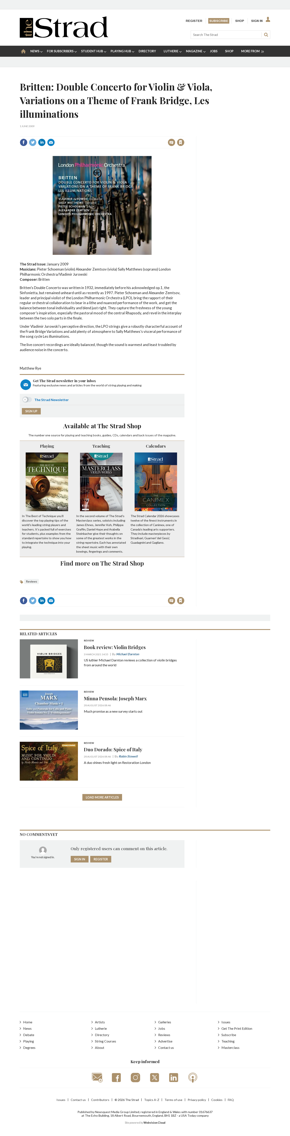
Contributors (100, 1100)
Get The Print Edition (236, 1028)
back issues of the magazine (156, 435)
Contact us (166, 1047)
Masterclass (230, 1047)
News (27, 1028)
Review (89, 640)
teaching (86, 435)
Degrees (29, 1047)
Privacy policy (197, 1100)
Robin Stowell (128, 756)
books (97, 435)
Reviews (31, 581)
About (99, 1047)
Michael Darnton (127, 654)
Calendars (156, 446)
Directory (102, 1035)
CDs (115, 435)
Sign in (127, 133)
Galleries (164, 1022)
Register (194, 21)
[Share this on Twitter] (33, 142)
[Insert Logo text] (64, 36)
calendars (126, 435)
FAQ (231, 1100)
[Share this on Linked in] (42, 142)
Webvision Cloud (154, 1122)
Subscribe (218, 21)
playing (70, 435)
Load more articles (102, 797)
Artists (100, 1022)
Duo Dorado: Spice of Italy (113, 749)
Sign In (257, 21)
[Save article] (180, 142)
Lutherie (101, 1028)
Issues (225, 1022)
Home (27, 1022)
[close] (184, 133)
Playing (47, 446)
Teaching (101, 446)
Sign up (31, 411)
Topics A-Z (151, 1100)
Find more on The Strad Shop (102, 563)
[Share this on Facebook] (23, 142)
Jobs (161, 1028)
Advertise (165, 1041)
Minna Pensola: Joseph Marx (115, 698)
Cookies (216, 1100)
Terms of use (173, 1100)
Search (266, 34)
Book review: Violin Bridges (115, 647)
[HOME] (23, 51)
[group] (251, 51)
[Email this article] (51, 142)
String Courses (105, 1041)
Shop (239, 21)
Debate (28, 1035)
